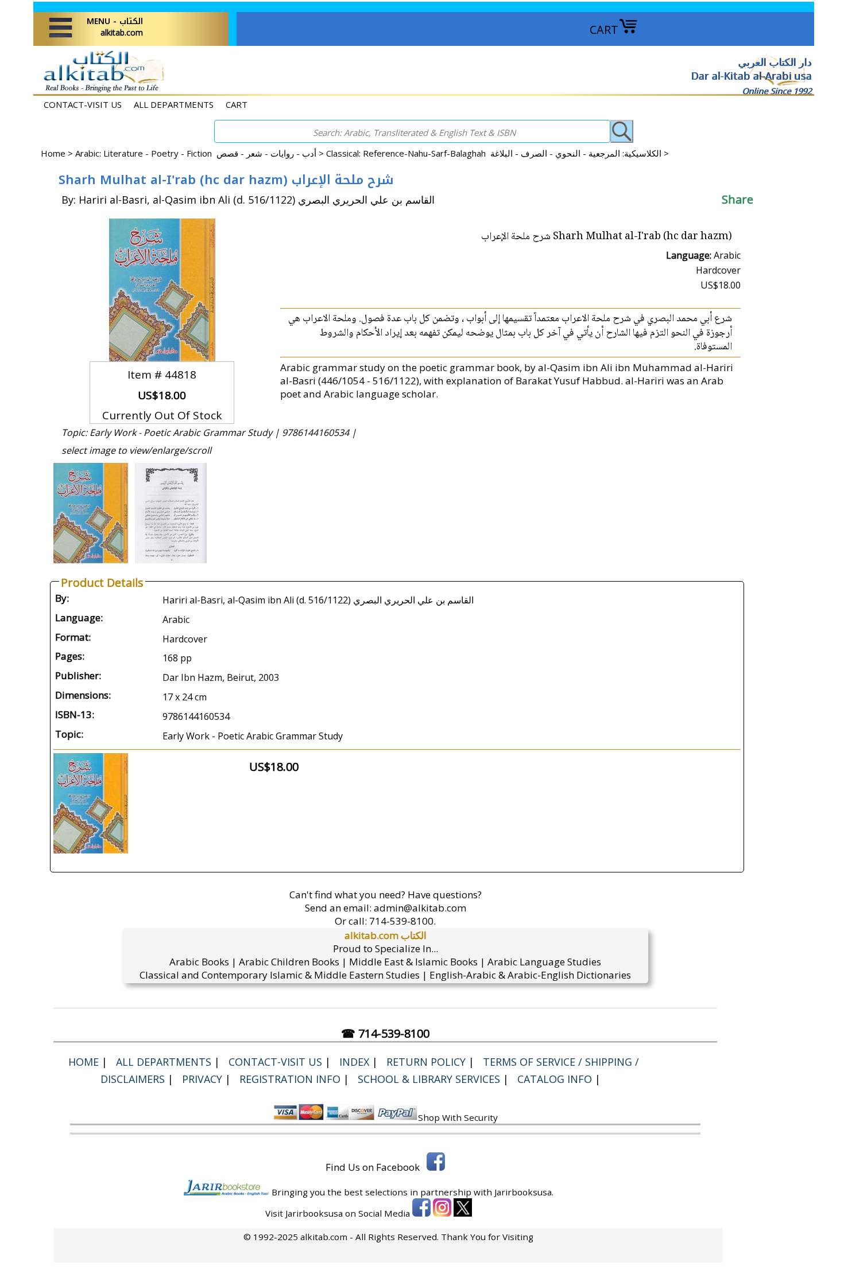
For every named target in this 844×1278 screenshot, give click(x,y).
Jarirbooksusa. (523, 1192)
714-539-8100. (402, 921)
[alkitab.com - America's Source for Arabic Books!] (100, 91)
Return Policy (426, 1062)
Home (53, 153)
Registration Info (289, 1079)
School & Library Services (429, 1079)
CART (604, 29)
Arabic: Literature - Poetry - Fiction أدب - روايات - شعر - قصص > (200, 153)
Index (354, 1062)
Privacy (202, 1079)
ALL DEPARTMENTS (174, 104)
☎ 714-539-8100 (385, 1033)
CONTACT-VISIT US (83, 104)
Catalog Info (554, 1079)
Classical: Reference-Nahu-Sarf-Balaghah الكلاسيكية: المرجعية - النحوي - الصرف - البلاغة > (497, 153)
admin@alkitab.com (420, 907)
